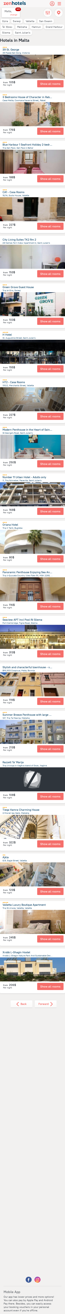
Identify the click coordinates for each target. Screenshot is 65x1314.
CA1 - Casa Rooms (13, 192)
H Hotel (7, 334)
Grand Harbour (54, 27)
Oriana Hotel (10, 524)
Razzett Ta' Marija (13, 762)
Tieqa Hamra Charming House (21, 809)
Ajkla (6, 857)
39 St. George (11, 49)
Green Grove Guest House (18, 287)
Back (24, 1004)
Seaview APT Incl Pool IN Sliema (22, 619)
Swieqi (17, 21)
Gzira (5, 21)
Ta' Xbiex (7, 27)
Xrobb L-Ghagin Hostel (16, 952)
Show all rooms (50, 84)
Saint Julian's (22, 32)
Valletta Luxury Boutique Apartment (24, 904)
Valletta (30, 21)
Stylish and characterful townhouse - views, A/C (32, 667)
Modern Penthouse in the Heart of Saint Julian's (32, 429)
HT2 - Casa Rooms (14, 382)
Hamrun (36, 27)
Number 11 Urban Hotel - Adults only (24, 477)
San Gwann (45, 21)
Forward (43, 1004)
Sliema (6, 32)
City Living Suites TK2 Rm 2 (19, 239)
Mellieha (22, 27)
